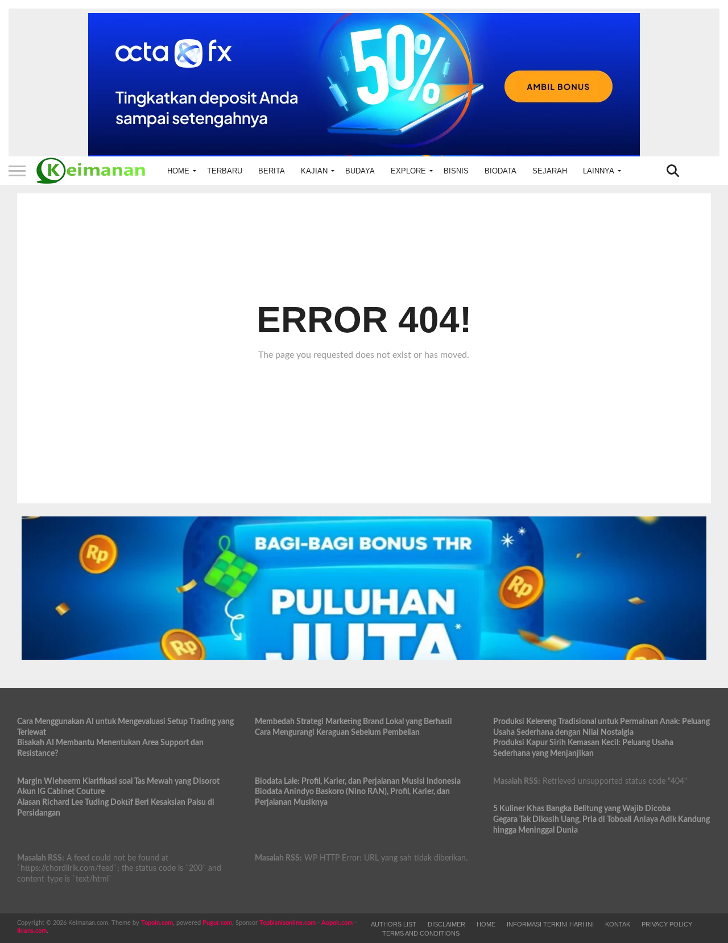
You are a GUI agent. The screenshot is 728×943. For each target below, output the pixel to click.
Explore (408, 171)
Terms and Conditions (421, 933)
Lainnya (598, 171)
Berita (271, 171)
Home (178, 171)
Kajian (314, 171)
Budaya (360, 171)
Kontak (617, 924)
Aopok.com (337, 923)
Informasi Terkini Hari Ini (550, 924)
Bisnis (456, 171)
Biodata (500, 171)
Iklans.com (32, 931)
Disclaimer (446, 924)
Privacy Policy (667, 924)
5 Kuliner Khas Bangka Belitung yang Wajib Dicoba (582, 808)
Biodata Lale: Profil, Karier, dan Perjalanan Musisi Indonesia (358, 781)
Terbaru (224, 171)
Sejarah (549, 171)
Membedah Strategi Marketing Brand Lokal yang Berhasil (353, 721)
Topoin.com (157, 923)
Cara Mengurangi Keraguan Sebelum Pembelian (337, 732)
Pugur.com (217, 923)
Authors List (393, 924)
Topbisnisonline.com (287, 923)
